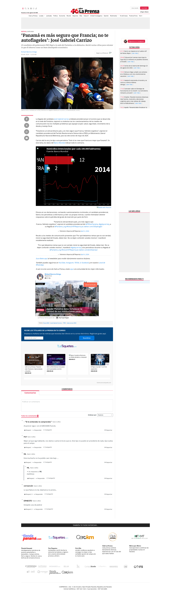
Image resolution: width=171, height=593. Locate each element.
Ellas (81, 16)
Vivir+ (140, 16)
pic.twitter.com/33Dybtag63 (91, 226)
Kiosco (147, 12)
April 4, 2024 (85, 231)
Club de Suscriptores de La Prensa (126, 567)
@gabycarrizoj (104, 224)
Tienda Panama (55, 572)
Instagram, (70, 263)
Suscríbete (144, 8)
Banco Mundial (59, 143)
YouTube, (62, 263)
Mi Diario (55, 567)
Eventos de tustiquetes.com (104, 382)
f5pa (138, 566)
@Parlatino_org (60, 226)
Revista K (79, 567)
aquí (71, 269)
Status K (86, 16)
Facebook (85, 263)
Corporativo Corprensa (31, 567)
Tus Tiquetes (102, 567)
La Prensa (43, 566)
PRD (64, 323)
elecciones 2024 (71, 323)
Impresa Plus (43, 572)
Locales (41, 16)
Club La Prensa (33, 16)
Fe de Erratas (124, 16)
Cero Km (67, 572)
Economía (62, 16)
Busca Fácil (114, 566)
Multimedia (113, 16)
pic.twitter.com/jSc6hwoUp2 (86, 250)
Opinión (106, 16)
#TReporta (77, 226)
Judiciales (49, 16)
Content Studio (90, 567)
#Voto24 (69, 226)
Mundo (69, 16)
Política (55, 16)
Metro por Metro (31, 572)
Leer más (135, 53)
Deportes (75, 16)
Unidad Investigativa (96, 16)
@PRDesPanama (92, 224)
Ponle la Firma (133, 16)
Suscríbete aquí (41, 258)
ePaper (142, 12)
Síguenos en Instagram (136, 41)
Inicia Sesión (135, 8)
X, (80, 263)
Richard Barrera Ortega (29, 52)
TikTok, (76, 263)
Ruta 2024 (46, 323)
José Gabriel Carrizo (61, 119)
